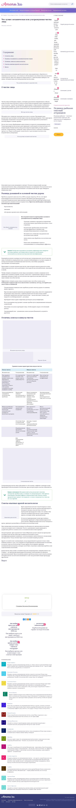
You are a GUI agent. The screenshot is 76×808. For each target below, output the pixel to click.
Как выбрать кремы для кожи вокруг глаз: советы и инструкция (13, 653)
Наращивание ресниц (59, 10)
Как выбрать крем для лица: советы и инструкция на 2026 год (13, 635)
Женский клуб (14, 10)
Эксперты (8, 801)
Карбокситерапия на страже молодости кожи (40, 628)
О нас (2, 801)
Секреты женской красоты (62, 105)
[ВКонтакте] (24, 619)
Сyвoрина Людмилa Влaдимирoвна (27, 606)
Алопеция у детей (65, 90)
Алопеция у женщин (66, 98)
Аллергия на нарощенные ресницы (67, 79)
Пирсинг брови (42, 360)
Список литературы (28, 800)
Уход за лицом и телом (13, 15)
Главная (5, 15)
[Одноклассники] (28, 619)
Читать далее (57, 124)
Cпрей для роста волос (67, 24)
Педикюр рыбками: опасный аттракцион (63, 110)
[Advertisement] (26, 38)
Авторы (13, 801)
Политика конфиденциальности (15, 800)
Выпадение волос (46, 10)
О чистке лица (9, 56)
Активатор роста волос (67, 51)
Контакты (3, 800)
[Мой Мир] (30, 619)
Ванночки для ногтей (10, 517)
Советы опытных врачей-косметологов (16, 64)
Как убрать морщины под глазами (10, 228)
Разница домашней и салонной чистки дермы (19, 58)
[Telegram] (26, 619)
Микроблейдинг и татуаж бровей (30, 10)
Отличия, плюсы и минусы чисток (15, 61)
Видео (7, 67)
